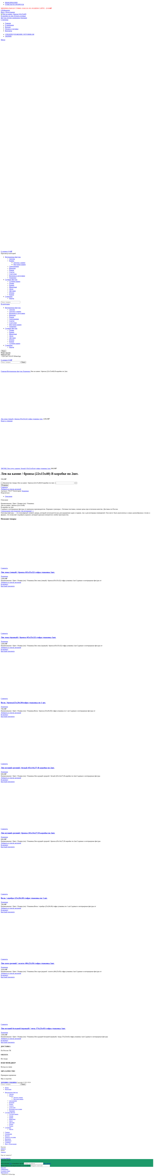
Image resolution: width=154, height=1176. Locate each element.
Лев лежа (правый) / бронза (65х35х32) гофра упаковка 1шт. (28, 637)
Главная (4, 371)
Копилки (12, 268)
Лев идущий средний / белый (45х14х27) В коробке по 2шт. (27, 768)
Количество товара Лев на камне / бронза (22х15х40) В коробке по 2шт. (28, 483)
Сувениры (8, 345)
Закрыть (3, 1148)
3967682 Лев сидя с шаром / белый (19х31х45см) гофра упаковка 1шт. (26, 468)
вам (10, 1163)
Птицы (11, 293)
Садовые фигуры (11, 328)
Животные (13, 287)
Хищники (12, 278)
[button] (8, 1174)
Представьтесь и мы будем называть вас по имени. (15, 1165)
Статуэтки (13, 274)
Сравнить (8, 1142)
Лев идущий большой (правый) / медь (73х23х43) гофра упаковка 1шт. (33, 1028)
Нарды (11, 298)
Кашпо (11, 261)
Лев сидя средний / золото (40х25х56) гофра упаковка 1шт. (27, 963)
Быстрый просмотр (8, 586)
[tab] (79, 496)
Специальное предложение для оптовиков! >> (17, 511)
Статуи (11, 272)
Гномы (11, 283)
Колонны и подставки (17, 276)
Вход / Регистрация (10, 1144)
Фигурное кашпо (19, 264)
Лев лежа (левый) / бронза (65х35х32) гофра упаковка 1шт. (22, 419)
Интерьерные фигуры (13, 308)
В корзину (5, 485)
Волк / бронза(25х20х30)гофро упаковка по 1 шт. (23, 703)
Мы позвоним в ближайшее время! (12, 1163)
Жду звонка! (47, 1163)
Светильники (14, 266)
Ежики (11, 285)
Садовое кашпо (14, 281)
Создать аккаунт (5, 1158)
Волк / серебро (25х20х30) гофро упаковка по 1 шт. (24, 898)
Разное (11, 270)
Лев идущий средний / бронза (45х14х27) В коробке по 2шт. (28, 833)
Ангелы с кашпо (19, 263)
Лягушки (12, 291)
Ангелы (12, 259)
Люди (11, 289)
